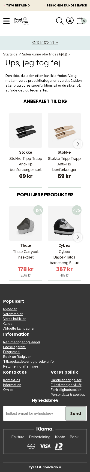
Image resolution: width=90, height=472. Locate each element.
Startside (10, 54)
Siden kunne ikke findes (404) (44, 54)
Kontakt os (11, 380)
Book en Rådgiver (17, 357)
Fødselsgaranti (14, 347)
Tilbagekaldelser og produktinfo (28, 361)
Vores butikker (14, 319)
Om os (8, 390)
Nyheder (10, 309)
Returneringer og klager (21, 342)
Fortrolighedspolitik (66, 390)
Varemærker (13, 314)
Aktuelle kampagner (19, 328)
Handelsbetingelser (66, 380)
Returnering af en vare (20, 366)
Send (75, 413)
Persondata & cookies (68, 394)
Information (12, 385)
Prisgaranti (11, 352)
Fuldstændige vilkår (66, 385)
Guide (7, 324)
